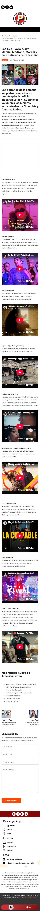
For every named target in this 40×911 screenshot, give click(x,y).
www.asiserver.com (29, 898)
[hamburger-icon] (36, 29)
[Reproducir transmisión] (11, 907)
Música (14, 36)
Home (6, 36)
